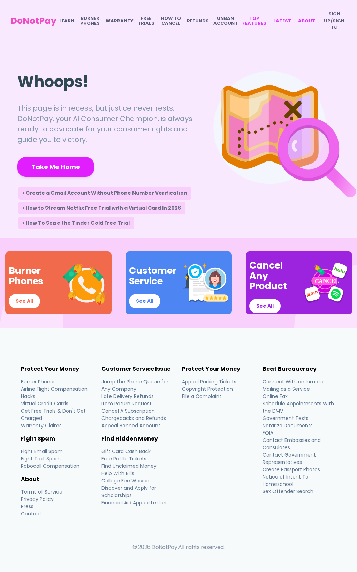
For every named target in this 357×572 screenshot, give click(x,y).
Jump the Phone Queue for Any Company (134, 385)
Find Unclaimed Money (129, 465)
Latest (282, 20)
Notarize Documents (288, 425)
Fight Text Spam (41, 458)
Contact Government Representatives (289, 458)
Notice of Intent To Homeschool (286, 480)
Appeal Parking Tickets (209, 381)
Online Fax (275, 396)
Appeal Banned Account (130, 425)
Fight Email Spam (42, 451)
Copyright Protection (207, 388)
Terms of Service (41, 491)
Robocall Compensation (50, 465)
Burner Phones (90, 21)
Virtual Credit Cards (44, 403)
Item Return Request (126, 403)
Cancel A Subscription (128, 410)
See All (24, 301)
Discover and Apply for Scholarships (128, 491)
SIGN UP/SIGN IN (334, 20)
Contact (31, 513)
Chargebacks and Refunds (133, 418)
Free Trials (146, 21)
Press (27, 506)
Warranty (120, 20)
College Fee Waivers (126, 480)
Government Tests (286, 418)
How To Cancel (171, 21)
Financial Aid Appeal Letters (134, 502)
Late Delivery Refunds (127, 396)
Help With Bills (117, 473)
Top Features (254, 21)
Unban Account (225, 21)
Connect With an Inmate (293, 381)
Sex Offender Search (288, 491)
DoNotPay (33, 21)
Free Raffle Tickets (123, 458)
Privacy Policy (37, 499)
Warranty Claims (41, 425)
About (306, 20)
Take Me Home (55, 167)
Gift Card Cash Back (126, 451)
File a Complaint (201, 396)
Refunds (198, 20)
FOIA (268, 432)
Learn (66, 20)
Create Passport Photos (291, 469)
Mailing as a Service (286, 388)
